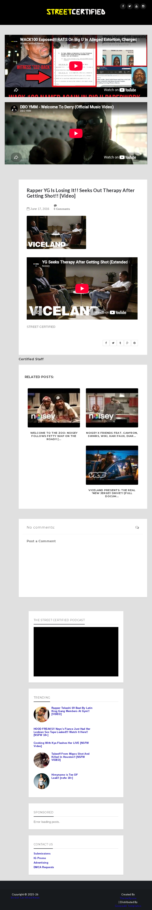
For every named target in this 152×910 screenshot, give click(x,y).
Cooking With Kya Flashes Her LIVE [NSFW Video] (61, 744)
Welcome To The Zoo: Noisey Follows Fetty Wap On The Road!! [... (54, 435)
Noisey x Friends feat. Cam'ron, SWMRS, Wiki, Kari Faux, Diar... (112, 434)
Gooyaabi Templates (128, 905)
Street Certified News (25, 897)
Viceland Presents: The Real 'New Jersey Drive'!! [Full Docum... (111, 493)
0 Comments (62, 208)
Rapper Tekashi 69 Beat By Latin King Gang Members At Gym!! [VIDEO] (71, 711)
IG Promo (40, 858)
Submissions (42, 853)
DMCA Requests (44, 867)
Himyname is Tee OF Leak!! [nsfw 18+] (64, 776)
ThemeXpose (128, 898)
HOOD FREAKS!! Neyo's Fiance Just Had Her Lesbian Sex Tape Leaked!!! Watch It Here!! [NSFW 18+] (62, 731)
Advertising (41, 862)
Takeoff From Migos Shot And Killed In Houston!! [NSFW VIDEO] (70, 756)
